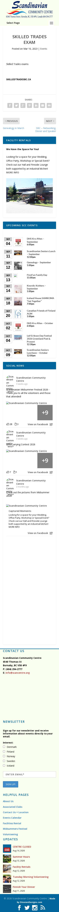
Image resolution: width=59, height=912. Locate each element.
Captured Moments (20, 511)
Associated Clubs (12, 806)
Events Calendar (12, 817)
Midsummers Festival (15, 828)
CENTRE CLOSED (22, 846)
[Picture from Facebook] (14, 412)
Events (43, 48)
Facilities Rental (12, 823)
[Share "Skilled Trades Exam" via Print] (49, 105)
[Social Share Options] (51, 424)
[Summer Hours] (7, 859)
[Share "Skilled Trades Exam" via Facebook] (10, 105)
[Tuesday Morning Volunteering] (7, 879)
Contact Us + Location (16, 812)
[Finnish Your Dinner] (7, 889)
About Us (8, 801)
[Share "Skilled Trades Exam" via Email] (42, 105)
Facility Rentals (21, 866)
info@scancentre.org (17, 672)
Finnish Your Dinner (24, 886)
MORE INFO (12, 172)
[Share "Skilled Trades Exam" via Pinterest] (29, 105)
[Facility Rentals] (7, 869)
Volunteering (10, 834)
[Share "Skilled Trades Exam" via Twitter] (16, 105)
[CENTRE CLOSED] (7, 848)
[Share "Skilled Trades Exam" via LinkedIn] (36, 105)
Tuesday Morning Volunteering (31, 876)
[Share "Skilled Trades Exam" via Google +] (23, 105)
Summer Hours (21, 856)
